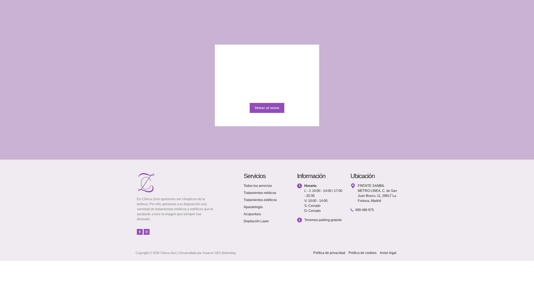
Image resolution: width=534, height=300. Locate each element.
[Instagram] (147, 232)
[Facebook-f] (140, 232)
